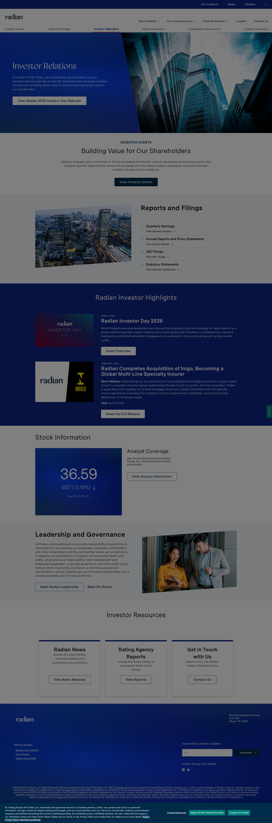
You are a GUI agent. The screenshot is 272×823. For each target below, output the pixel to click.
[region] (136, 813)
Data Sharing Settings (30, 820)
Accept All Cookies (239, 813)
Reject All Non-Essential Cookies (207, 813)
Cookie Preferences (176, 813)
